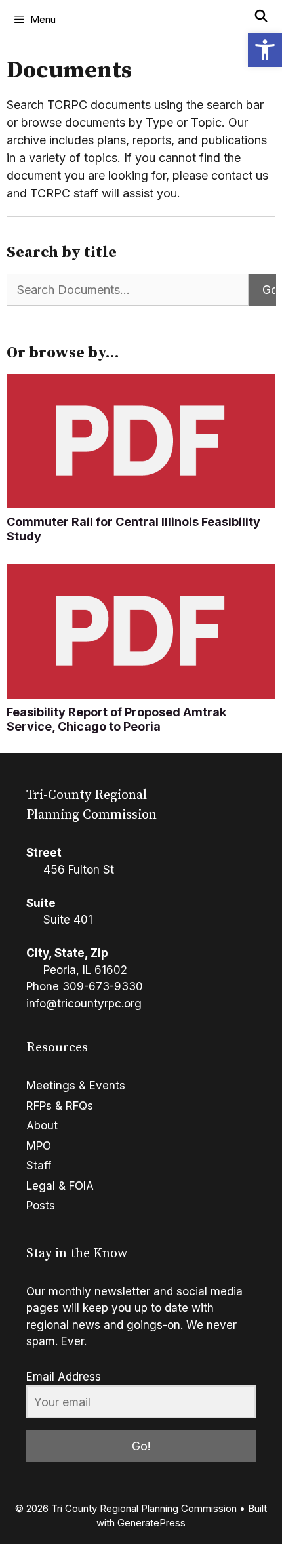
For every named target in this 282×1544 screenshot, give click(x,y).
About (42, 1125)
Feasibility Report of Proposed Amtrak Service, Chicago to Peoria (116, 719)
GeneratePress (151, 1522)
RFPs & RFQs (59, 1105)
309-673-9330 (102, 986)
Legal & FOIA (60, 1185)
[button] (265, 50)
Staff (38, 1165)
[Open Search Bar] (261, 16)
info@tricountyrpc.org (84, 1003)
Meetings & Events (75, 1085)
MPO (38, 1145)
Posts (40, 1205)
